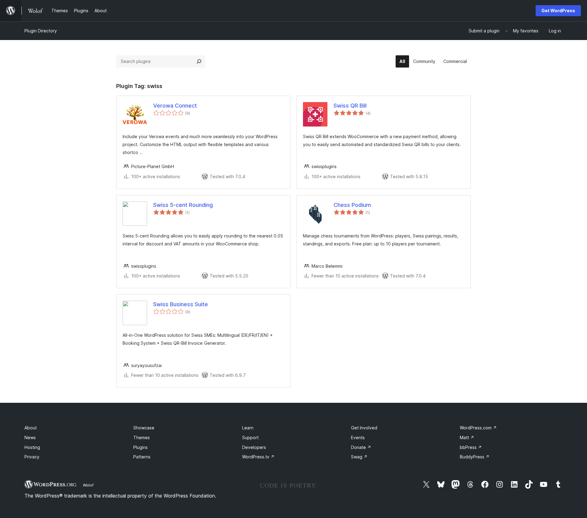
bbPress (471, 447)
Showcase (143, 427)
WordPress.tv (258, 456)
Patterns (141, 456)
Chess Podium (352, 205)
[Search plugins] (199, 61)
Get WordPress (558, 10)
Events (358, 437)
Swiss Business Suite (180, 304)
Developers (254, 447)
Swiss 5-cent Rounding (183, 205)
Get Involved (364, 427)
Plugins (140, 447)
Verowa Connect (175, 105)
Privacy (31, 456)
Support (250, 437)
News (30, 437)
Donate (361, 447)
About (30, 427)
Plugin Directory (40, 30)
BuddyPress (474, 456)
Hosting (32, 447)
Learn (247, 427)
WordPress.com (478, 427)
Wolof (88, 485)
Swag (359, 456)
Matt (467, 437)
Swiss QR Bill (350, 105)
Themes (141, 437)
